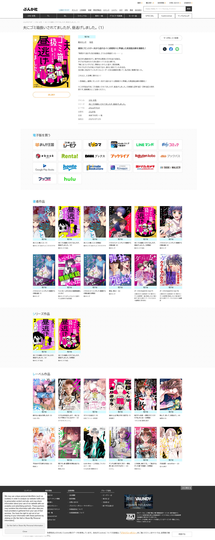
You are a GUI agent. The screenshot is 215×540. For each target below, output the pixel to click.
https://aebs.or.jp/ (144, 521)
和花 (91, 42)
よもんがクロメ (94, 108)
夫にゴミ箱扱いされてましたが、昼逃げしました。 (107, 104)
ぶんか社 (92, 112)
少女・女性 (92, 100)
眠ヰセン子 (82, 42)
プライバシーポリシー (129, 533)
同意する (182, 534)
